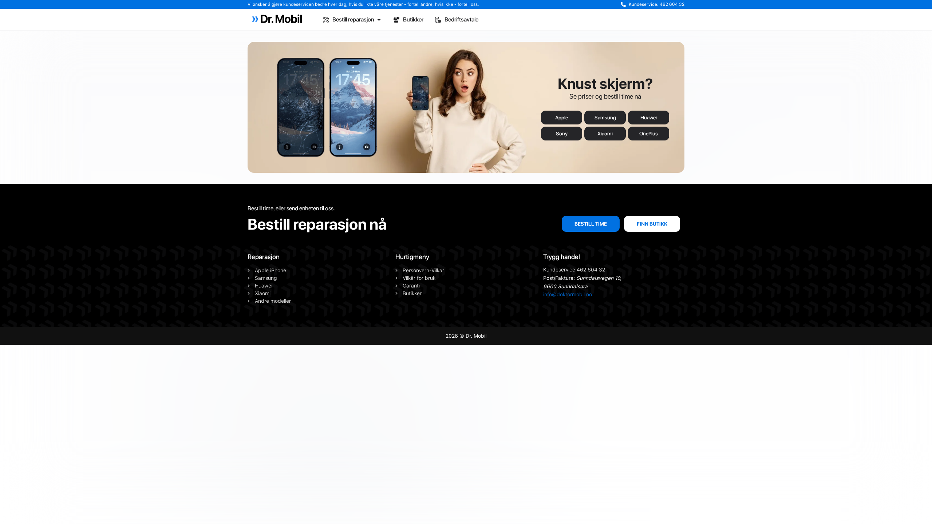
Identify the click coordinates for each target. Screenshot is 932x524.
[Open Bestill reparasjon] (379, 19)
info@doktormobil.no (567, 294)
